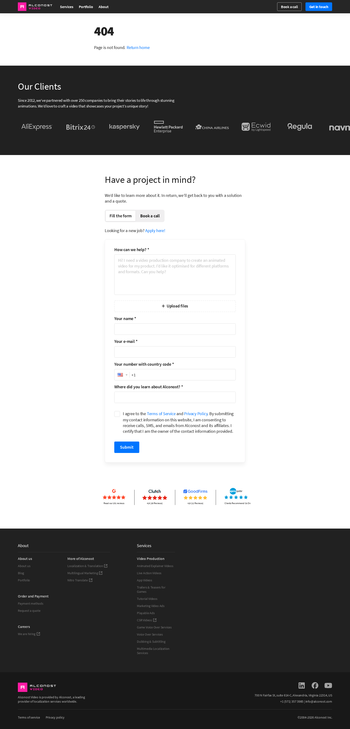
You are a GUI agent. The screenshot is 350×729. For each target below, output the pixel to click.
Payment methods (30, 603)
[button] (122, 375)
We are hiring (26, 634)
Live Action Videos (149, 573)
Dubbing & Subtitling (151, 641)
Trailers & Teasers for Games (151, 589)
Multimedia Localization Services (153, 650)
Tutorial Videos (147, 599)
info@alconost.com (318, 701)
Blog (21, 573)
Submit (127, 447)
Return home (138, 47)
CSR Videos (144, 620)
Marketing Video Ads (151, 606)
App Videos (144, 580)
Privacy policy (55, 717)
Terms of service (29, 717)
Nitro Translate (77, 580)
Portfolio (86, 6)
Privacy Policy (195, 413)
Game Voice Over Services (154, 627)
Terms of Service (161, 413)
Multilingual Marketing (82, 573)
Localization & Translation (85, 566)
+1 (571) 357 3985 (291, 701)
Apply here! (155, 230)
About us (24, 566)
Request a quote (29, 610)
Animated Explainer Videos (155, 566)
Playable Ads (146, 613)
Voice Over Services (150, 634)
